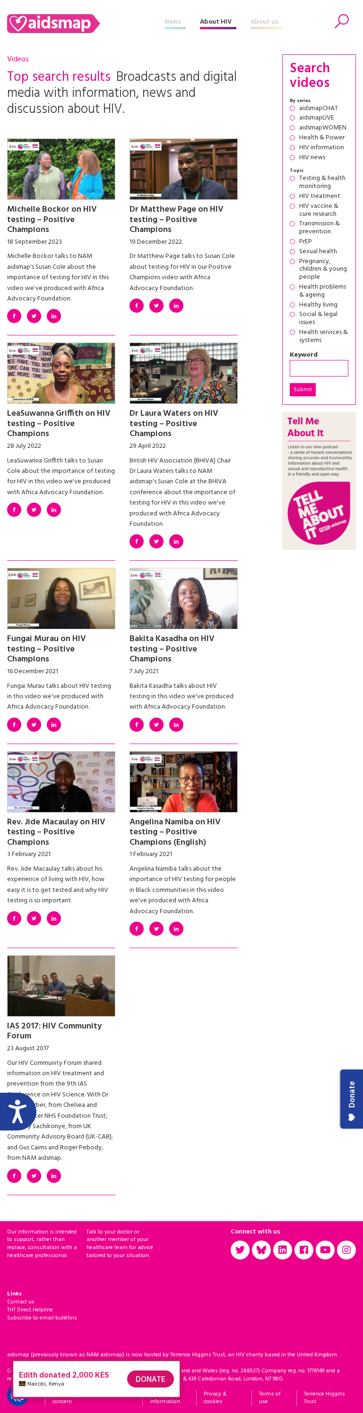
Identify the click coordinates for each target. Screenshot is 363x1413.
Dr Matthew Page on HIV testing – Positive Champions (177, 220)
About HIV (216, 22)
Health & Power (322, 138)
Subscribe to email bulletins (42, 1318)
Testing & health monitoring (322, 183)
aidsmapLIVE (316, 118)
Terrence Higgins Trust (324, 1398)
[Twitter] (34, 316)
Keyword (304, 355)
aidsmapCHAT (318, 109)
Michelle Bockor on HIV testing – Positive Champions (52, 220)
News (172, 22)
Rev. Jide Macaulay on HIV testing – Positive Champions (56, 832)
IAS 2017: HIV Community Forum (54, 1031)
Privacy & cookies (215, 1398)
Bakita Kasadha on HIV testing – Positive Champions (172, 649)
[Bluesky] (261, 1250)
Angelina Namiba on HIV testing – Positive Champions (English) (175, 832)
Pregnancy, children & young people (323, 270)
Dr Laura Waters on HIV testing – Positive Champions (174, 424)
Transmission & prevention (319, 228)
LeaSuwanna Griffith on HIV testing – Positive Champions (59, 424)
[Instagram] (346, 1250)
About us (264, 22)
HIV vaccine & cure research (318, 211)
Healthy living (318, 305)
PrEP (305, 242)
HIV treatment (319, 197)
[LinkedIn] (54, 316)
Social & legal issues (318, 319)
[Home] (85, 23)
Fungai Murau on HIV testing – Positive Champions (46, 649)
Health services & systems (323, 337)
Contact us (21, 1302)
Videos (18, 59)
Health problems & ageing (322, 291)
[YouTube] (325, 1250)
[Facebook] (14, 316)
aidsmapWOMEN (322, 128)
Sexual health (318, 252)
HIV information (321, 148)
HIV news (312, 158)
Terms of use (270, 1398)
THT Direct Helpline (30, 1310)
